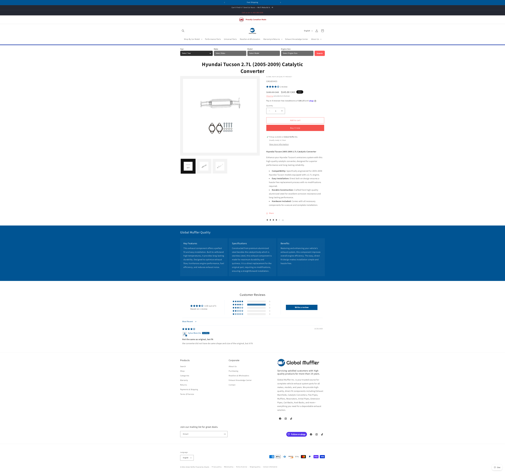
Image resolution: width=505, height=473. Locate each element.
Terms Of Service (187, 394)
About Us (233, 366)
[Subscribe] (224, 434)
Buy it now (295, 128)
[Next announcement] (280, 2)
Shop (182, 371)
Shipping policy (255, 467)
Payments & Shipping (189, 389)
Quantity (269, 106)
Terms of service (241, 467)
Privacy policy (216, 467)
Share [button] (271, 213)
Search (320, 53)
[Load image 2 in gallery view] (204, 166)
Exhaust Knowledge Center (240, 380)
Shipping (269, 96)
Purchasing (233, 371)
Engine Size (286, 49)
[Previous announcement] (224, 2)
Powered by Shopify (202, 467)
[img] (188, 329)
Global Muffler (190, 467)
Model (250, 49)
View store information (279, 144)
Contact (232, 385)
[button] (183, 31)
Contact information (270, 467)
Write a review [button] (302, 307)
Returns (183, 385)
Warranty (184, 380)
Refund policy (228, 467)
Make (216, 49)
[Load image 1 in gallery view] (188, 166)
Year (182, 49)
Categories (184, 375)
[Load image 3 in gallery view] (220, 166)
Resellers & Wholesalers (239, 375)
